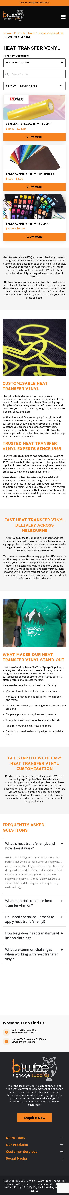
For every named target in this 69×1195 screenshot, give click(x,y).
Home (7, 33)
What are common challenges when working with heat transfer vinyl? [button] (31, 954)
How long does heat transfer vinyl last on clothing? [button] (32, 935)
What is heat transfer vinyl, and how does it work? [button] (30, 845)
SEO (26, 1187)
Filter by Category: (16, 55)
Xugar (34, 1190)
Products (19, 33)
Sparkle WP (13, 1184)
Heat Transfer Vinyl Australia (46, 33)
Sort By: (11, 85)
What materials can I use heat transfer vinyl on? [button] (28, 903)
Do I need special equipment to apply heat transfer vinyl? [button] (29, 919)
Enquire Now (34, 1118)
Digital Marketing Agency (48, 1187)
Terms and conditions (37, 1184)
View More (34, 137)
